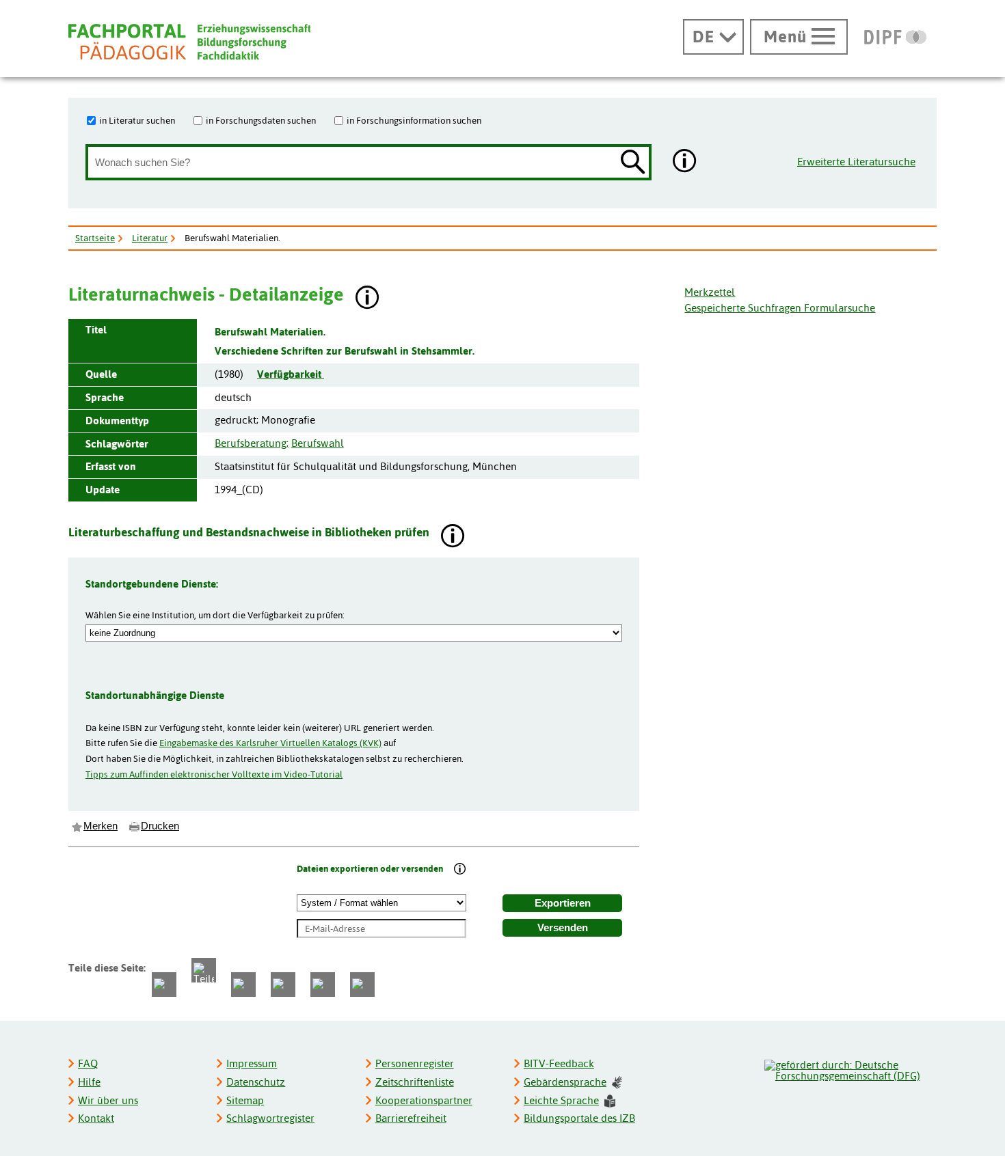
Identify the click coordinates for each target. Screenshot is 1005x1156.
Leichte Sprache (561, 1100)
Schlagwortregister (270, 1118)
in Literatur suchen (137, 120)
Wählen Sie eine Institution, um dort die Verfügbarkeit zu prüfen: (215, 614)
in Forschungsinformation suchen (414, 120)
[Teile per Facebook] (164, 984)
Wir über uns (108, 1100)
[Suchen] (633, 163)
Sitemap (245, 1100)
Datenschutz (255, 1082)
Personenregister (414, 1063)
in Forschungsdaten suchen (261, 120)
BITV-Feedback (559, 1063)
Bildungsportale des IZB (579, 1118)
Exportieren (563, 903)
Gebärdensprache (565, 1082)
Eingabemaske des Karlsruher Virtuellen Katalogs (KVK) (270, 742)
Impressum (251, 1063)
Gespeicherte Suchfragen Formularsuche (779, 308)
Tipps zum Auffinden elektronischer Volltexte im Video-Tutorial (214, 774)
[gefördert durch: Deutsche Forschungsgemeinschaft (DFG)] (850, 1068)
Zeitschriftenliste (414, 1082)
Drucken (160, 826)
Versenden (562, 927)
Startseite (95, 237)
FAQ (88, 1063)
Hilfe (89, 1082)
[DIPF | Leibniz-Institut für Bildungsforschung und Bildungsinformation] (895, 36)
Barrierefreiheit (410, 1118)
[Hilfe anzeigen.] (685, 162)
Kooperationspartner (423, 1100)
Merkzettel (709, 292)
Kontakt (96, 1118)
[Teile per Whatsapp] (243, 984)
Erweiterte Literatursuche (856, 161)
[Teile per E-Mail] (322, 984)
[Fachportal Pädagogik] (189, 42)
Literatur (150, 237)
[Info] (460, 870)
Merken (100, 826)
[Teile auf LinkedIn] (283, 984)
